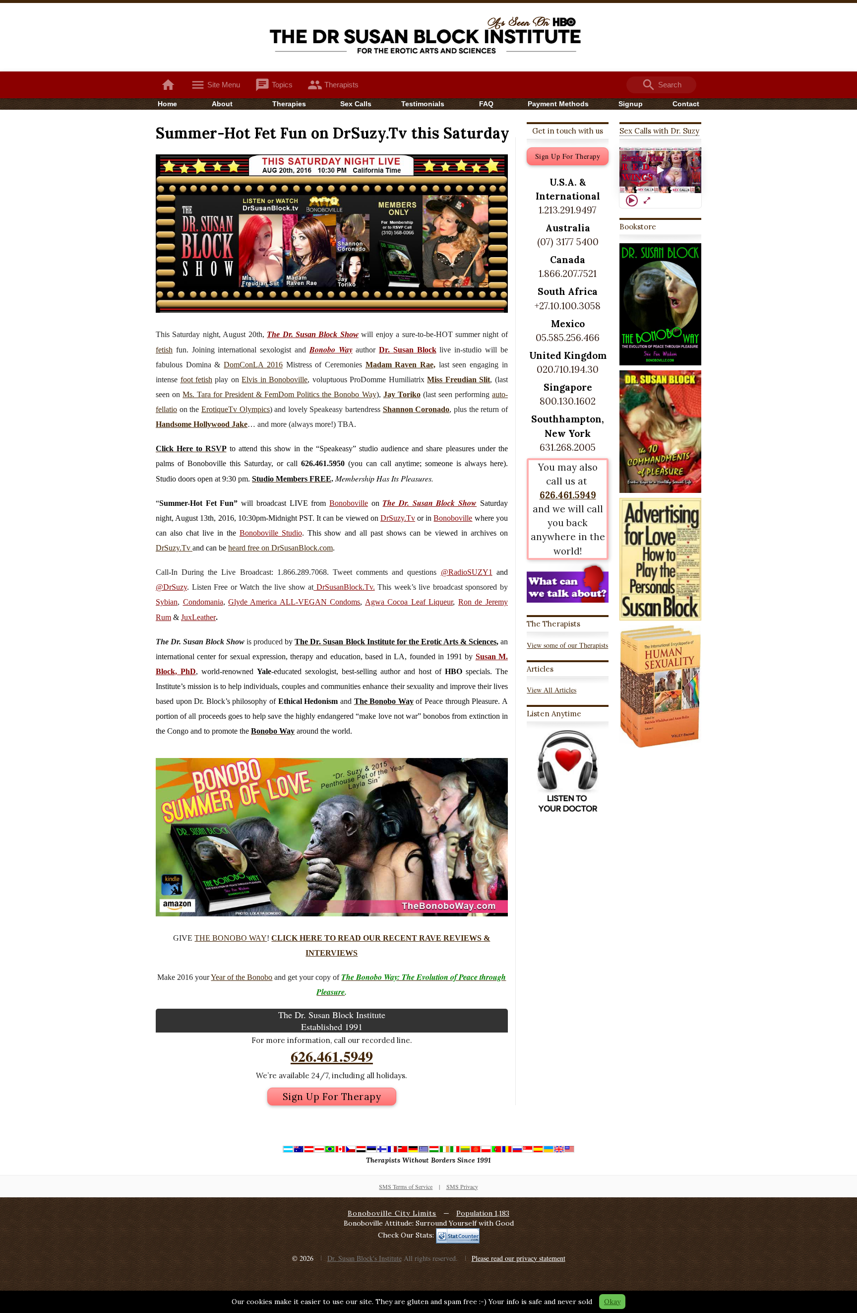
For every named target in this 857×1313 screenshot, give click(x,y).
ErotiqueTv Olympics (235, 409)
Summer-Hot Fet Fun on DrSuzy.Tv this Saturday (332, 133)
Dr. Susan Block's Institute (364, 1258)
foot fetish (197, 379)
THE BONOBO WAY (230, 938)
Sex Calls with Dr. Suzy (659, 131)
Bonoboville (348, 503)
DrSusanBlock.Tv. (344, 587)
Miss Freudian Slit (458, 379)
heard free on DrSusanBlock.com (280, 548)
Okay (612, 1301)
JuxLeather (198, 617)
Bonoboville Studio (271, 533)
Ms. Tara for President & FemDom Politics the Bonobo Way (279, 394)
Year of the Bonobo (241, 977)
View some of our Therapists (567, 645)
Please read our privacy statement (518, 1258)
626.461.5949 (332, 1056)
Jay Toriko (402, 394)
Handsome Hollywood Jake (201, 424)
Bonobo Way (331, 349)
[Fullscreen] (646, 200)
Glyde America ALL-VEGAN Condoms (294, 602)
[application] (660, 170)
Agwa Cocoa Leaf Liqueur (409, 602)
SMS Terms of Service (405, 1186)
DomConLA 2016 (253, 364)
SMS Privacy (462, 1186)
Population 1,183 (482, 1213)
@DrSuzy (171, 587)
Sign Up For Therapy (332, 1097)
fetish (164, 350)
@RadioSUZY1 (466, 572)
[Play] (631, 200)
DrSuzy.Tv (397, 518)
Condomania (203, 602)
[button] (660, 170)
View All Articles (551, 689)
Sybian (167, 602)
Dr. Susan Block (407, 350)
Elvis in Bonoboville (274, 379)
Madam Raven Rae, (400, 364)
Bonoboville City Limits (392, 1213)
